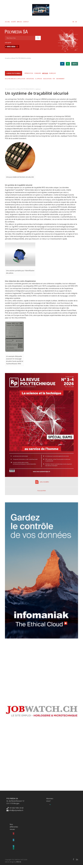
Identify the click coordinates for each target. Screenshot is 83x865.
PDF (54, 79)
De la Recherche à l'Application (15, 79)
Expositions (30, 79)
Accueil (7, 22)
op (62, 64)
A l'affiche (38, 79)
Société (13, 22)
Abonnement (60, 79)
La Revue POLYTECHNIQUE (17, 58)
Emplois (19, 22)
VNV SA (18, 862)
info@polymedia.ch (16, 810)
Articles (29, 58)
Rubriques (52, 73)
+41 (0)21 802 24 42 (16, 808)
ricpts (75, 64)
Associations (47, 79)
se (68, 64)
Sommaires (37, 73)
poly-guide (8, 42)
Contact (26, 22)
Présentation (28, 73)
